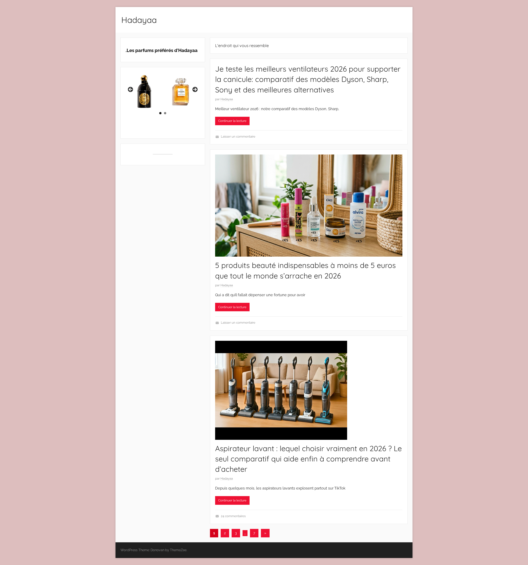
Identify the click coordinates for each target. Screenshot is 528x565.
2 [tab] (165, 113)
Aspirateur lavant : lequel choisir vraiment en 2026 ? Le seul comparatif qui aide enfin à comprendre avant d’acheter (308, 459)
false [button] (131, 90)
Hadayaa (139, 20)
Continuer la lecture (232, 121)
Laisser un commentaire (238, 136)
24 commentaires (233, 516)
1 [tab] (160, 113)
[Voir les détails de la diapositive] (148, 90)
